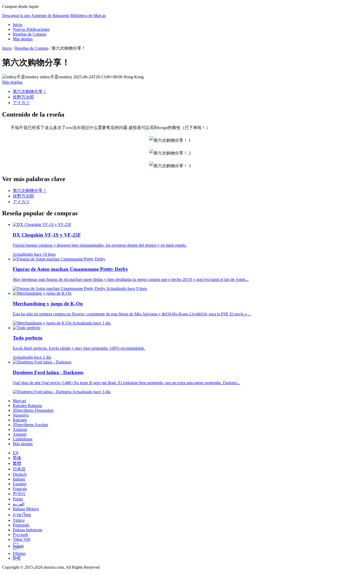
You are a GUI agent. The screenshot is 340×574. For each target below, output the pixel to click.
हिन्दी (16, 558)
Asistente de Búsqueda (50, 15)
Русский (20, 534)
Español (19, 484)
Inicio (17, 24)
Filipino (19, 553)
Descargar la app (16, 15)
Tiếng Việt (21, 539)
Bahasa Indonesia (27, 530)
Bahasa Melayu (26, 509)
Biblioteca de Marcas (88, 15)
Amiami (19, 434)
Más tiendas (23, 39)
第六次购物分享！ (30, 91)
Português (21, 525)
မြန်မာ (18, 546)
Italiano (19, 479)
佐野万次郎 (23, 97)
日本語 (19, 469)
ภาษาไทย (22, 514)
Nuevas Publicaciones (31, 29)
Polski (18, 499)
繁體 (17, 463)
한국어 (19, 493)
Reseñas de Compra (29, 34)
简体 (17, 458)
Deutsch (20, 474)
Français (20, 488)
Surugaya (21, 415)
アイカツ (21, 102)
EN (16, 453)
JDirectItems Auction (30, 424)
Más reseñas (12, 82)
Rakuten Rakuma (27, 405)
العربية (18, 504)
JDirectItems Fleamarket (33, 410)
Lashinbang (22, 439)
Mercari (19, 401)
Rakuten (20, 420)
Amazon (20, 429)
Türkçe (19, 520)
